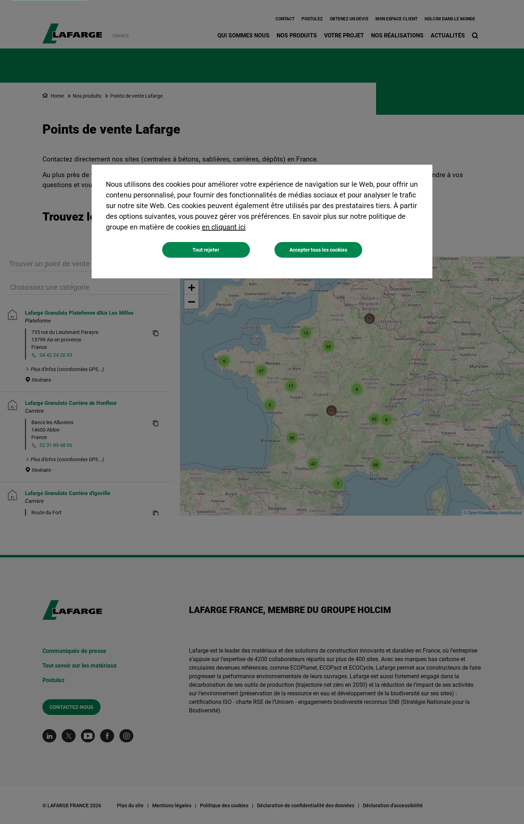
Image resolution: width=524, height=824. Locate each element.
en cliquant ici (224, 227)
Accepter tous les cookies (318, 250)
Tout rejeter (205, 250)
